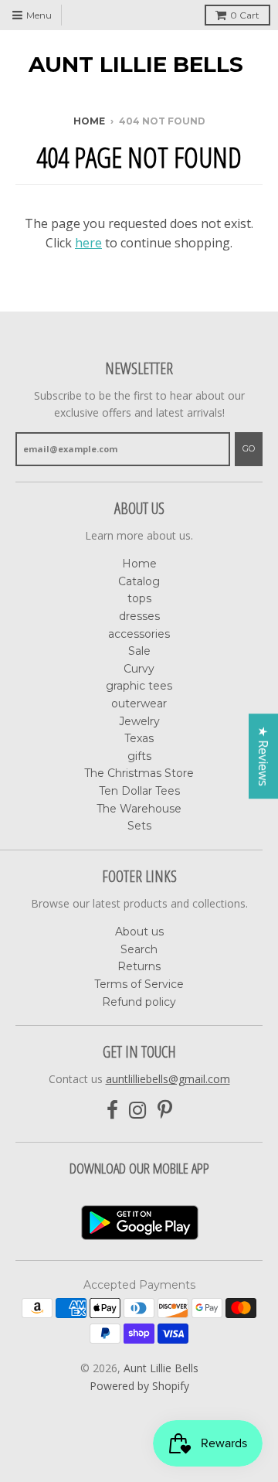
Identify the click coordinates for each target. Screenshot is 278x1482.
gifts (139, 756)
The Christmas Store (139, 773)
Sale (139, 651)
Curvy (139, 669)
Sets (139, 826)
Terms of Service (139, 984)
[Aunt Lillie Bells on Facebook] (112, 1110)
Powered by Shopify (139, 1385)
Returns (139, 966)
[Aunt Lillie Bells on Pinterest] (165, 1110)
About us (139, 932)
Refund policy (139, 1002)
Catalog (139, 581)
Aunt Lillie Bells (136, 64)
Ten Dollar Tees (139, 791)
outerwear (139, 703)
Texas (139, 738)
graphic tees (139, 686)
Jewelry (139, 721)
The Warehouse (139, 809)
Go (248, 448)
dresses (139, 616)
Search (139, 949)
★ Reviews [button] (263, 756)
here (88, 242)
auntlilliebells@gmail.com (168, 1078)
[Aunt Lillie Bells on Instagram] (138, 1110)
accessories (139, 634)
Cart (244, 15)
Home (89, 121)
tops (139, 598)
